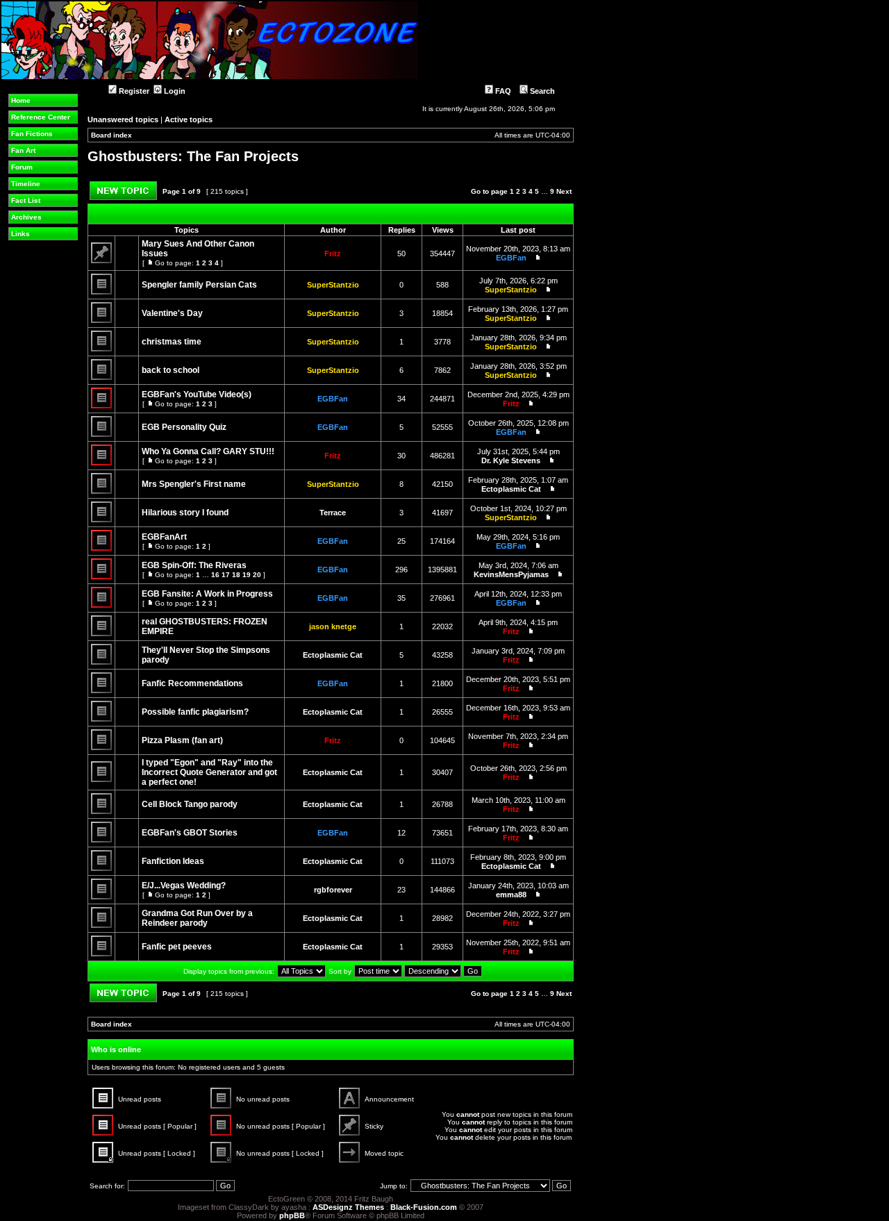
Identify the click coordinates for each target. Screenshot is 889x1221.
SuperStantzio (333, 285)
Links (20, 234)
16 (215, 575)
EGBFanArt (164, 537)
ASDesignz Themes (348, 1207)
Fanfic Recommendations (192, 683)
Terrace (332, 512)
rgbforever (333, 890)
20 (257, 575)
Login (173, 91)
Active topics (189, 119)
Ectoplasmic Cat (511, 489)
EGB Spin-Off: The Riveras (194, 565)
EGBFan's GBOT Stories (190, 833)
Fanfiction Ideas (173, 861)
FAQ (502, 91)
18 (236, 575)
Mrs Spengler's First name (194, 484)
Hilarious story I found (185, 512)
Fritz (332, 253)
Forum (22, 167)
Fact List (25, 200)
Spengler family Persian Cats (199, 285)
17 (226, 575)
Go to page (489, 191)
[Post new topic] (123, 197)
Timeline (25, 184)
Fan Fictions (32, 134)
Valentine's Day (172, 313)
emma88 (511, 894)
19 (246, 575)
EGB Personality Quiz (184, 427)
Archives (26, 217)
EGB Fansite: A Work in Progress (207, 594)
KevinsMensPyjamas (511, 574)
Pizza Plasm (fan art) (182, 740)
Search (541, 91)
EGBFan (511, 258)
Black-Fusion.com (423, 1207)
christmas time (171, 342)
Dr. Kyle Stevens (510, 460)
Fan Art (23, 150)
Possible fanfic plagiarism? (195, 712)
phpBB (292, 1215)
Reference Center (40, 117)
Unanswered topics (123, 119)
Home (21, 100)
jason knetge (332, 626)
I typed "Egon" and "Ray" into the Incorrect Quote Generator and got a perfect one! (209, 772)
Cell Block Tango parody (190, 804)
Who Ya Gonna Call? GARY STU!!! (208, 451)
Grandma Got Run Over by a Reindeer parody (197, 918)
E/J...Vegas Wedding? (184, 885)
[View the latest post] (535, 258)
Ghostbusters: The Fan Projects (193, 156)
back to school (170, 370)
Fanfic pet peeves (177, 947)
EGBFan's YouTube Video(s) (196, 394)
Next (564, 191)
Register (133, 91)
